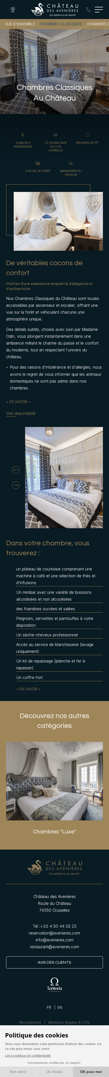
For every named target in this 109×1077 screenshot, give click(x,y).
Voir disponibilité (20, 413)
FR (49, 1007)
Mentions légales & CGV (69, 1022)
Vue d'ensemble (20, 24)
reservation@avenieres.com (54, 933)
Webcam (12, 9)
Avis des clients (54, 962)
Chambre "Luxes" (54, 781)
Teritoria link (54, 985)
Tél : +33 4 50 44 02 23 (88, 9)
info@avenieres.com (55, 939)
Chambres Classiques (61, 24)
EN (60, 1007)
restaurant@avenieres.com (54, 946)
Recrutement (30, 1022)
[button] (16, 470)
